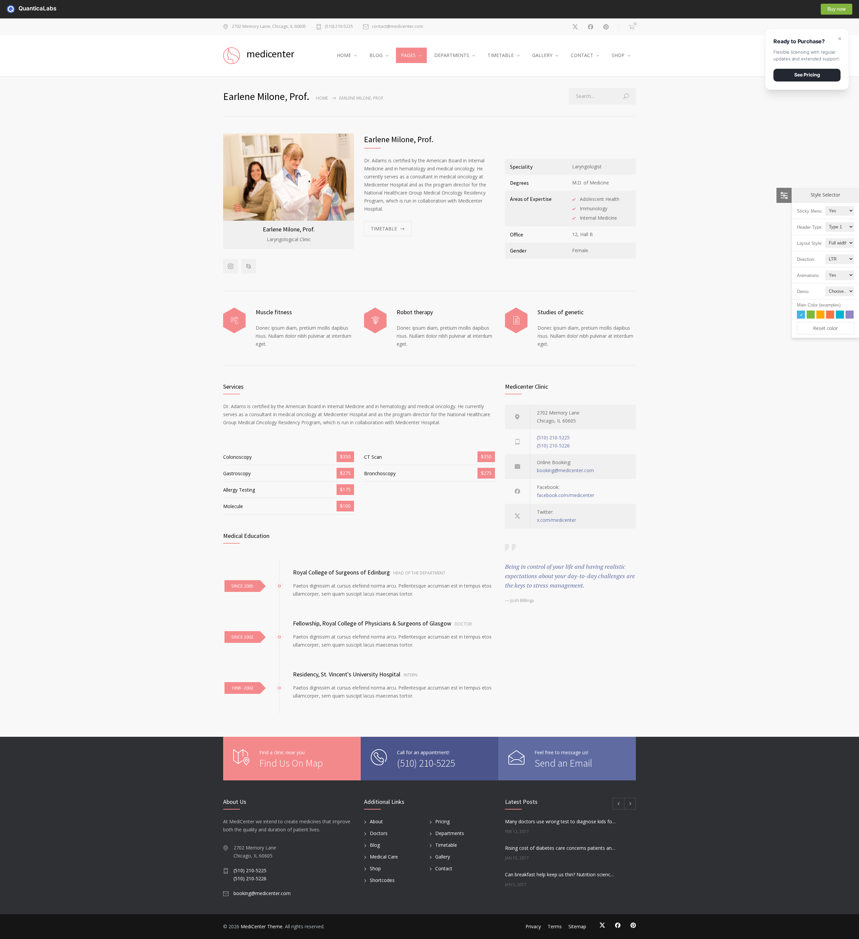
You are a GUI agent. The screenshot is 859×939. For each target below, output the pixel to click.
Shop (375, 868)
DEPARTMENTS (451, 55)
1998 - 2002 (242, 688)
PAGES (408, 55)
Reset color (825, 328)
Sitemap (577, 926)
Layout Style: (810, 243)
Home (322, 98)
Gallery (442, 856)
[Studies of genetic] (516, 320)
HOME (344, 55)
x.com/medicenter (556, 520)
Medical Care (384, 856)
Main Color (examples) (819, 305)
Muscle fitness (274, 312)
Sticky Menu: (810, 211)
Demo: (803, 291)
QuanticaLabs (22, 8)
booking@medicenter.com (565, 470)
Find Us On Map (291, 763)
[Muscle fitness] (234, 320)
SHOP (618, 55)
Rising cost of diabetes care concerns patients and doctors (560, 848)
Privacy (533, 926)
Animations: (808, 275)
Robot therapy (415, 312)
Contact (443, 868)
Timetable (446, 845)
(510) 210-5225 (339, 26)
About (376, 821)
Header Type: (810, 227)
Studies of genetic (561, 312)
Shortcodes (382, 880)
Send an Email (563, 763)
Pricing (442, 821)
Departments (449, 833)
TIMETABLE (501, 55)
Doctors (379, 833)
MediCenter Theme (262, 926)
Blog (375, 845)
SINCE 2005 (242, 586)
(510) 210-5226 (553, 445)
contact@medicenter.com (397, 26)
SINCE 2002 (242, 637)
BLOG (376, 55)
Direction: (806, 259)
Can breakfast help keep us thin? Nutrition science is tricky (560, 874)
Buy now (836, 8)
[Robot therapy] (375, 320)
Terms (555, 926)
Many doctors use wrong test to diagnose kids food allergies (560, 821)
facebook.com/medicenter (565, 495)
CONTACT (582, 55)
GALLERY (542, 55)
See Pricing (807, 74)
